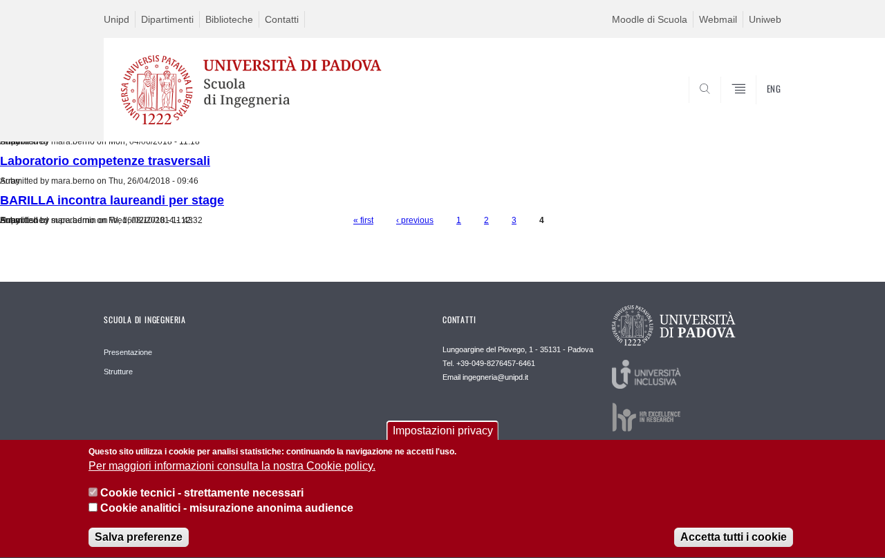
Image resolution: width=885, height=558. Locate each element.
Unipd (116, 19)
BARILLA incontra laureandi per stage (112, 200)
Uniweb (765, 19)
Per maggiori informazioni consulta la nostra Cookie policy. (231, 466)
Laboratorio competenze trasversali (105, 161)
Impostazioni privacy (443, 430)
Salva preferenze (139, 537)
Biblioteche (229, 19)
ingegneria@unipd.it (495, 377)
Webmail (718, 19)
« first (363, 220)
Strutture (118, 371)
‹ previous (415, 220)
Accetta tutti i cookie (733, 537)
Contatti (282, 19)
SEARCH (756, 108)
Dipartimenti (167, 19)
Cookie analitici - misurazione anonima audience (226, 508)
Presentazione (128, 352)
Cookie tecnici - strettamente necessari (202, 493)
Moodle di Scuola (649, 19)
